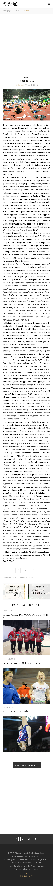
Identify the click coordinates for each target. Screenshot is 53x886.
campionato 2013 (10, 577)
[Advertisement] (26, 46)
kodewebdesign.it (31, 869)
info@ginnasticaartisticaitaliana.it (26, 856)
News (17, 11)
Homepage (7, 11)
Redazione (19, 85)
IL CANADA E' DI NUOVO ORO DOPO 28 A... (25, 616)
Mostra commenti (26, 765)
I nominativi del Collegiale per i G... (23, 663)
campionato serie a (26, 577)
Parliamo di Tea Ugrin (16, 711)
